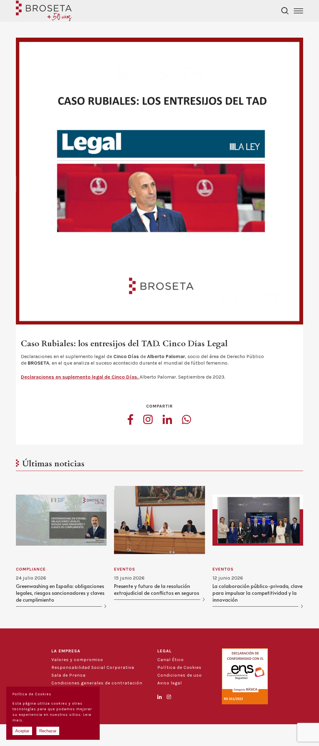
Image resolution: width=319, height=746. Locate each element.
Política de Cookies (179, 667)
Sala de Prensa (68, 675)
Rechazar (47, 731)
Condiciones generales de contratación (96, 683)
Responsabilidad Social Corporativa (92, 667)
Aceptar (22, 731)
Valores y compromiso (77, 659)
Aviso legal (169, 683)
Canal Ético (170, 659)
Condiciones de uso (179, 675)
